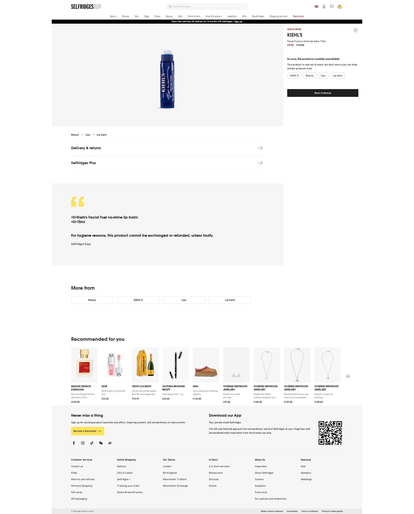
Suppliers (260, 485)
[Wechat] (101, 445)
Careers (259, 479)
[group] (207, 376)
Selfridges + (124, 479)
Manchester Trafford (174, 479)
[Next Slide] (347, 376)
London (167, 466)
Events (213, 485)
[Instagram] (82, 445)
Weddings (306, 479)
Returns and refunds (83, 479)
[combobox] (209, 6)
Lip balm (102, 134)
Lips (87, 134)
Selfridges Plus (83, 163)
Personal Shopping (81, 485)
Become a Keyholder (85, 431)
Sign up (238, 21)
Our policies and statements (270, 498)
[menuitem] (113, 16)
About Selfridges (264, 472)
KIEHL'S (294, 35)
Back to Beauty (323, 92)
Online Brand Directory (130, 492)
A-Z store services (219, 466)
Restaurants (216, 472)
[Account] (324, 6)
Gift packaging (79, 498)
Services (214, 479)
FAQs (74, 472)
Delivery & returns (86, 148)
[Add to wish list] (355, 30)
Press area (261, 492)
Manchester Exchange (175, 485)
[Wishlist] (332, 6)
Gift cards (76, 492)
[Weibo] (110, 445)
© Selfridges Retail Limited (82, 511)
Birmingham (170, 472)
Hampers (306, 472)
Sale (303, 466)
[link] (83, 396)
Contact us (77, 466)
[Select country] (316, 6)
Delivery (121, 466)
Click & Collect (125, 472)
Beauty (75, 134)
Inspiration (261, 466)
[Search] (170, 6)
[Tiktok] (91, 445)
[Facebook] (73, 445)
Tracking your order (128, 485)
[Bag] (339, 6)
